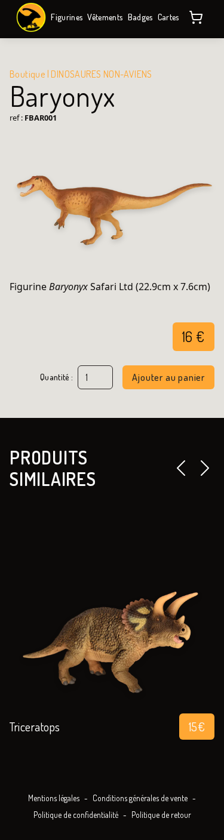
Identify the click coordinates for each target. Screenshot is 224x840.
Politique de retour (161, 815)
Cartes (168, 17)
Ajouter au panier (168, 377)
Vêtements (104, 17)
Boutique (27, 74)
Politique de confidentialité (75, 815)
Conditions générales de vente (140, 798)
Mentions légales (53, 798)
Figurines (66, 17)
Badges (140, 17)
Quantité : (56, 377)
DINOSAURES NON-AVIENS (101, 74)
